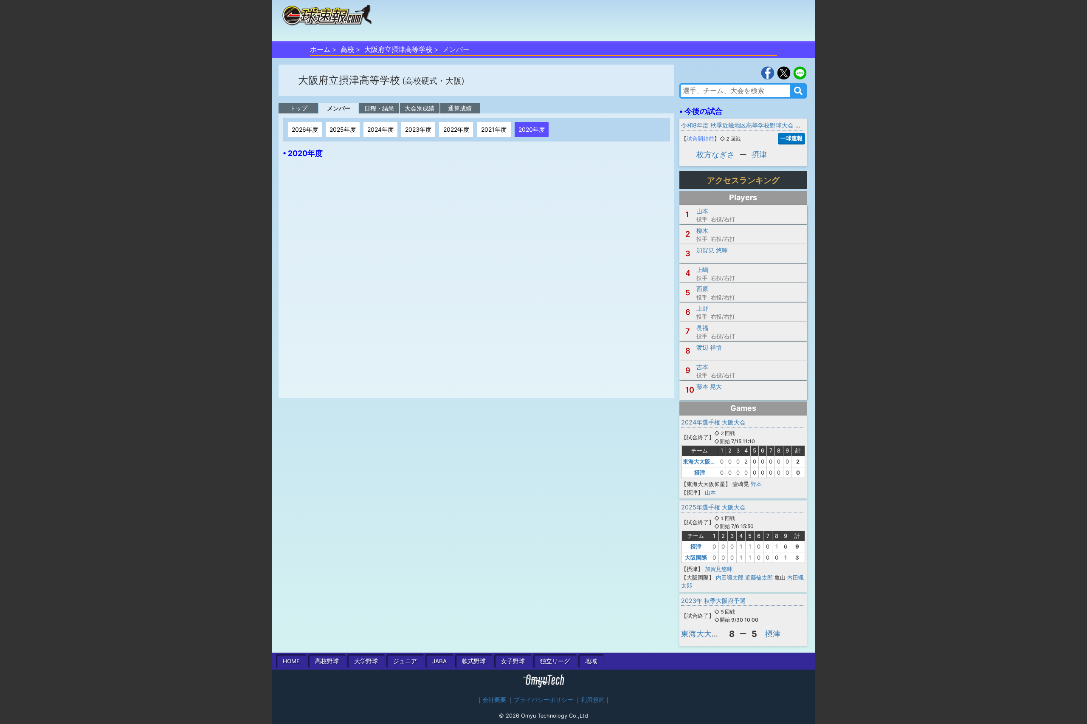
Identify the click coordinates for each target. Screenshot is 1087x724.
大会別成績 (419, 108)
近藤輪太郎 (759, 577)
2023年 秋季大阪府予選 (713, 600)
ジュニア (405, 661)
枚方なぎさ (715, 154)
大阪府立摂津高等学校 (398, 49)
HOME (291, 661)
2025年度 (342, 129)
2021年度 (494, 129)
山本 (710, 492)
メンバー (339, 108)
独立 (555, 661)
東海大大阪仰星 (702, 461)
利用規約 (593, 699)
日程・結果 (379, 108)
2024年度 (380, 129)
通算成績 (460, 108)
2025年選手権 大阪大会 (713, 507)
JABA (439, 661)
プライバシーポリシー (543, 699)
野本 (756, 484)
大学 (366, 661)
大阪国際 (696, 557)
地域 (591, 661)
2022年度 (456, 129)
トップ (298, 108)
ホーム (320, 49)
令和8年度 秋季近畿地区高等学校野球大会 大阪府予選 (753, 125)
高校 (347, 49)
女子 (513, 661)
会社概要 (494, 699)
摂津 (759, 154)
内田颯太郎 (729, 577)
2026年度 (305, 129)
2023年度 (418, 129)
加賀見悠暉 (718, 569)
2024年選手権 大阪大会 (713, 422)
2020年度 (531, 129)
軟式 (474, 661)
